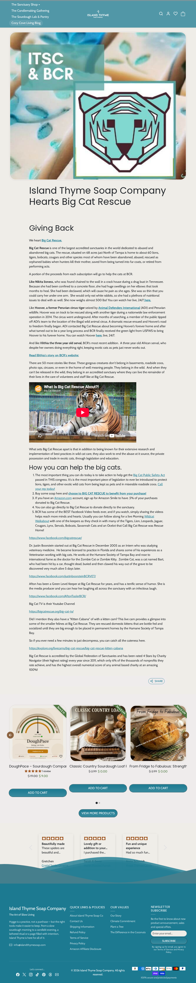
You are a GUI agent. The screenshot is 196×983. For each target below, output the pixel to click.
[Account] (168, 13)
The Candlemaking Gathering (30, 10)
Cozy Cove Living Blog (26, 23)
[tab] (97, 803)
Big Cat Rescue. (52, 240)
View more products (98, 813)
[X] (24, 974)
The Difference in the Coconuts (128, 932)
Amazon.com (63, 498)
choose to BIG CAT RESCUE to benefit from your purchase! (107, 493)
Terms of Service (79, 938)
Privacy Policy (77, 943)
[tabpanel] (98, 760)
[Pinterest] (44, 974)
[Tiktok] (37, 974)
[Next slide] (185, 735)
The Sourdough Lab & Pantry (30, 17)
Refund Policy (77, 932)
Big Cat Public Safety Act (149, 475)
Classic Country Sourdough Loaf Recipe (98, 766)
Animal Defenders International (119, 308)
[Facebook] (18, 974)
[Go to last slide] (10, 735)
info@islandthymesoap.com (30, 945)
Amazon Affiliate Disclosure (85, 949)
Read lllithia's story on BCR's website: (54, 355)
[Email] (57, 974)
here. (147, 300)
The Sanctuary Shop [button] (24, 4)
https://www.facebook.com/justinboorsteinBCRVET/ (62, 576)
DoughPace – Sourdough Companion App (37, 766)
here (99, 335)
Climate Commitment (122, 921)
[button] (161, 13)
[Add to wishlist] (61, 756)
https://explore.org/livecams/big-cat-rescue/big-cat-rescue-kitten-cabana (76, 648)
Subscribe (169, 941)
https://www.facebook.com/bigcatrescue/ (55, 538)
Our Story (115, 915)
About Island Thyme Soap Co (86, 915)
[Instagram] (31, 974)
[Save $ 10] (37, 759)
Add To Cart (37, 792)
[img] (56, 838)
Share (159, 681)
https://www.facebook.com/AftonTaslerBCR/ (57, 596)
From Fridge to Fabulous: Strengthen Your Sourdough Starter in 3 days (158, 766)
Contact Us (76, 921)
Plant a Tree (116, 926)
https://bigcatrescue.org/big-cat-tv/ (51, 611)
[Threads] (50, 974)
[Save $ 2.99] (98, 759)
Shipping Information (82, 926)
